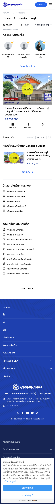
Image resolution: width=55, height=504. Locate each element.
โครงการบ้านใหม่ (10, 345)
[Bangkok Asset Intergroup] (13, 4)
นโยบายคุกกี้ (10, 481)
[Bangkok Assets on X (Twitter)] (18, 412)
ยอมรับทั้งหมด (27, 488)
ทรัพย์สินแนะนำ (9, 337)
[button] (29, 25)
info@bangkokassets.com (33, 418)
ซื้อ (4, 314)
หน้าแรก (6, 307)
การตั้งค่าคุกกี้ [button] (27, 495)
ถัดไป (50, 137)
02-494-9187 (12, 405)
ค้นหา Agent (9, 352)
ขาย (4, 330)
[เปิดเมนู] (50, 4)
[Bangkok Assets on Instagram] (27, 412)
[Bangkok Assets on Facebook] (22, 412)
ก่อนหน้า (30, 137)
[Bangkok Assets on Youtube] (32, 412)
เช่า (4, 322)
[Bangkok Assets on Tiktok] (37, 412)
